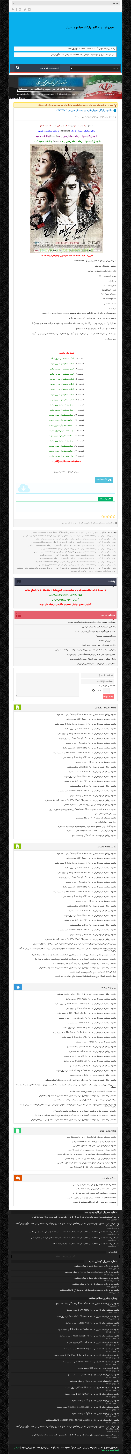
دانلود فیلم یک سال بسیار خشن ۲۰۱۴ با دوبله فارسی (93, 1167)
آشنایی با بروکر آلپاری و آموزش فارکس (98, 627)
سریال (71, 126)
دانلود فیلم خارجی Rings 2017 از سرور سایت (96, 762)
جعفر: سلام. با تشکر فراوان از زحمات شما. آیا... (96, 1189)
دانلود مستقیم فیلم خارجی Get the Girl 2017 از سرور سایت (90, 781)
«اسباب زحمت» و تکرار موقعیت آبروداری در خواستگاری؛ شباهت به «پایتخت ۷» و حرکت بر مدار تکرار (73, 955)
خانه (112, 105)
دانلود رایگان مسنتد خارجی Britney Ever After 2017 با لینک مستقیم (86, 715)
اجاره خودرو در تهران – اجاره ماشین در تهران (96, 664)
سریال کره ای (92, 523)
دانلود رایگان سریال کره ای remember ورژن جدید (60, 565)
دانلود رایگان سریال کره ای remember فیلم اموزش (96, 552)
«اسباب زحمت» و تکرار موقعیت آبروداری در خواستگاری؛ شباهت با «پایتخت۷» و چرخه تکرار (77, 968)
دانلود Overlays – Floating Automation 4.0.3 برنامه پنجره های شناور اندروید (82, 809)
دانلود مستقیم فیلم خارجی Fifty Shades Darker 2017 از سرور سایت (86, 734)
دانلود (89, 126)
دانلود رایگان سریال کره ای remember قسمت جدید (96, 555)
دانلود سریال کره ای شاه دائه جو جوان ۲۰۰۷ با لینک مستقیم (92, 1272)
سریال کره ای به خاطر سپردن (74, 523)
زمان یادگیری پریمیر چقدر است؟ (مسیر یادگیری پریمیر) (92, 659)
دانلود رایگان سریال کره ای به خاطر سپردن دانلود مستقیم (93, 568)
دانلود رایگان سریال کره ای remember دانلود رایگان (96, 539)
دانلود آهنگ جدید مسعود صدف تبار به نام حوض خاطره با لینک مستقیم (87, 826)
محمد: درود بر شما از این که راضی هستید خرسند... (94, 1202)
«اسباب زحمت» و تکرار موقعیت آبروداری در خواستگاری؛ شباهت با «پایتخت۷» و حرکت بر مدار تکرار (74, 959)
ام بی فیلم (99, 266)
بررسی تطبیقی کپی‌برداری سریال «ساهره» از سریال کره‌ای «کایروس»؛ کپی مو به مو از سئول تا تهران (74, 944)
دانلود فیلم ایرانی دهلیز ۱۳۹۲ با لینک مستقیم (96, 818)
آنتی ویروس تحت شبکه (65, 1256)
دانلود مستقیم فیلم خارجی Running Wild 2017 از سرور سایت (89, 757)
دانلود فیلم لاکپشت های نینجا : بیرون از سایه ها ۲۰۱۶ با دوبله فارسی (86, 1154)
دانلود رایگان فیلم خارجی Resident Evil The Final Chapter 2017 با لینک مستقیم (80, 800)
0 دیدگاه (78, 117)
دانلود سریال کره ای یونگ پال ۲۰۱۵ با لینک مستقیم (95, 1284)
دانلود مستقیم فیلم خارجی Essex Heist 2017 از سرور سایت (90, 777)
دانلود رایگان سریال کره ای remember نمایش (98, 565)
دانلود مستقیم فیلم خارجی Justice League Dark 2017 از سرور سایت (86, 791)
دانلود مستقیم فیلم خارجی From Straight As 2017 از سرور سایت (87, 738)
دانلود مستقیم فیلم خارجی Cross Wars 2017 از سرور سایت (90, 729)
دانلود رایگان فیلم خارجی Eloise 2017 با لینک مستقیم (92, 772)
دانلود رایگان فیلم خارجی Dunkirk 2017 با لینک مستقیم (91, 767)
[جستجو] (17, 67)
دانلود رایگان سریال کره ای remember (84, 532)
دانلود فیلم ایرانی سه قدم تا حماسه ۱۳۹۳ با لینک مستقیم (91, 831)
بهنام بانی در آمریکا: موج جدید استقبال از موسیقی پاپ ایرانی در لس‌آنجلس (85, 976)
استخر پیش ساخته (107, 641)
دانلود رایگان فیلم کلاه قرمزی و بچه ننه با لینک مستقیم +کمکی (90, 805)
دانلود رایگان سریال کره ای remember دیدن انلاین (48, 545)
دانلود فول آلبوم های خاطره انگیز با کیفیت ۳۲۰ (95, 631)
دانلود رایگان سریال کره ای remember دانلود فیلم (55, 539)
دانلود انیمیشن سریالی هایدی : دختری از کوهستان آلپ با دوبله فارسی (86, 1163)
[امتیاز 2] (105, 516)
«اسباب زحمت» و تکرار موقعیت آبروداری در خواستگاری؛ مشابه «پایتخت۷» (84, 963)
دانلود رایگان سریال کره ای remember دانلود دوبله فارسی (45, 536)
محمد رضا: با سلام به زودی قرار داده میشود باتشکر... (93, 1185)
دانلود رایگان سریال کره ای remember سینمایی (61, 548)
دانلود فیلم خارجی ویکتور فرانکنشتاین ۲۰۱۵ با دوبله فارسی (90, 1158)
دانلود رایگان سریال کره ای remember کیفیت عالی (96, 558)
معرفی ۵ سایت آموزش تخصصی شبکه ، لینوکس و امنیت (91, 622)
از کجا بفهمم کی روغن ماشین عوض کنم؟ (98, 645)
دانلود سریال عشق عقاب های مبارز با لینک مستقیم (97, 1278)
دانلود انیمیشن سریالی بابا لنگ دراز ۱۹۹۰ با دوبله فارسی (91, 1137)
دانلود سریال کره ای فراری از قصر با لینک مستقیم (97, 1266)
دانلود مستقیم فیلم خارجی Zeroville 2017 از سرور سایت (91, 743)
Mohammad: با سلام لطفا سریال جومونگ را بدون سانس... (91, 1198)
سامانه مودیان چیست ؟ (105, 636)
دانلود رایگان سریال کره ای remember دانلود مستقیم (53, 542)
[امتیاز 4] (111, 516)
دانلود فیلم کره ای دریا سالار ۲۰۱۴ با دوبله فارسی (94, 1146)
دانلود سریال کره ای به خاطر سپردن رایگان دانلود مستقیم (93, 571)
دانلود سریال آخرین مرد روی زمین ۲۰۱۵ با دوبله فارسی (92, 1150)
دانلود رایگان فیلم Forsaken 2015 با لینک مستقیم (94, 835)
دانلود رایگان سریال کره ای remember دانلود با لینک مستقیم (93, 536)
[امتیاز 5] (114, 516)
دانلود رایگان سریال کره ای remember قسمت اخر (55, 552)
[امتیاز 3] (108, 516)
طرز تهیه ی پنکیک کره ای (106, 822)
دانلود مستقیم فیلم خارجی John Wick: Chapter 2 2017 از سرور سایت (85, 724)
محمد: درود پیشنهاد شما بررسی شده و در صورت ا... (94, 1193)
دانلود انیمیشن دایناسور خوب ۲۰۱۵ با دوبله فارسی (94, 1141)
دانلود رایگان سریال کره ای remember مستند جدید (96, 561)
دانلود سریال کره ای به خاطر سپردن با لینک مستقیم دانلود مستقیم (43, 568)
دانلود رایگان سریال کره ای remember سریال (98, 548)
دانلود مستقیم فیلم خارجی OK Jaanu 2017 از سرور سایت (91, 719)
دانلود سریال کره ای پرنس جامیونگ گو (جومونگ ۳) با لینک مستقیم (89, 1290)
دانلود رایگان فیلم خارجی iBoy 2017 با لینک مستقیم (93, 786)
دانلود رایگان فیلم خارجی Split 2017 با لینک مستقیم (93, 796)
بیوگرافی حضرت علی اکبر (105, 814)
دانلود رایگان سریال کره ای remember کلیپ (57, 555)
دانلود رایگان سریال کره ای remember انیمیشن (49, 532)
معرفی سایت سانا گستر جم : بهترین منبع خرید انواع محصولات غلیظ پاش (85, 650)
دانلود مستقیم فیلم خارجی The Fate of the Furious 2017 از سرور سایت (84, 753)
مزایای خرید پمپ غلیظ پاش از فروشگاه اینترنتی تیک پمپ (91, 654)
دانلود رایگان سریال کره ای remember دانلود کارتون (96, 542)
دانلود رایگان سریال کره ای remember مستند (57, 558)
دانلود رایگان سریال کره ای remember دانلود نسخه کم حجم (93, 545)
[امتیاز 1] (102, 516)
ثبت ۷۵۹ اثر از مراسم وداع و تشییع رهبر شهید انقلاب (93, 972)
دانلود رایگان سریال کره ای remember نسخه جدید (55, 561)
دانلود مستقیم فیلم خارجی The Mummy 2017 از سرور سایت (89, 748)
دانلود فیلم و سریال (97, 105)
